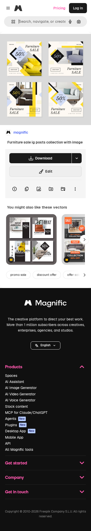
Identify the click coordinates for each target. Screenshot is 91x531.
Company (14, 477)
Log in (78, 8)
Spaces (11, 375)
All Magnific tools (19, 449)
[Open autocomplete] (11, 22)
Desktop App (19, 431)
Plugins (15, 425)
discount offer (47, 275)
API (8, 443)
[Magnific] (45, 304)
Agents (15, 418)
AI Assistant (14, 381)
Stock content (16, 406)
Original (32, 43)
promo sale (18, 275)
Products (13, 366)
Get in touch (16, 491)
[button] (45, 345)
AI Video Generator (20, 394)
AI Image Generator (21, 387)
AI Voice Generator (20, 400)
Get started (16, 462)
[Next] (84, 239)
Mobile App (14, 437)
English (45, 345)
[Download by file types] (77, 158)
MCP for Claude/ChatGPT (26, 412)
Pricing (59, 8)
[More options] (75, 189)
